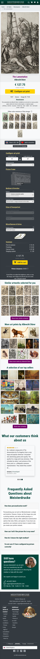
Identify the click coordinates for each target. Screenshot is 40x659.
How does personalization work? (16, 506)
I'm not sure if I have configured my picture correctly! (19, 545)
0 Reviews (23, 146)
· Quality (14, 616)
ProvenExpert (16, 472)
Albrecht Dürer (25, 7)
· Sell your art (15, 614)
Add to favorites (29, 142)
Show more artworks (20, 426)
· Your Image (15, 612)
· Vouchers (14, 623)
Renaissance (17, 7)
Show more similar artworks (20, 318)
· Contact (5, 614)
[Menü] (2, 2)
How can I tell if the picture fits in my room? (20, 531)
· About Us (5, 638)
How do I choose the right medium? (17, 538)
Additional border (10, 162)
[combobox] (20, 164)
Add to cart (21, 262)
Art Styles (9, 7)
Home (3, 7)
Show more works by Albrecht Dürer (20, 361)
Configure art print (21, 91)
